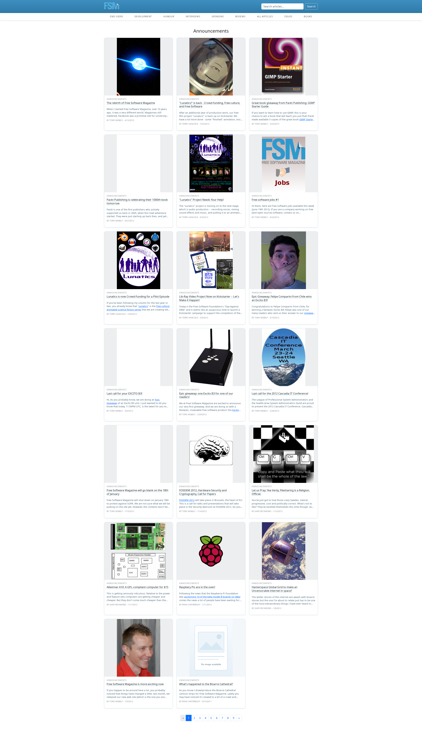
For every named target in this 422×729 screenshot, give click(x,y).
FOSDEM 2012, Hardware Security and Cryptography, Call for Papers (203, 492)
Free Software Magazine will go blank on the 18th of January (137, 492)
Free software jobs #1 (265, 200)
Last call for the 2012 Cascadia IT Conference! (280, 393)
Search (311, 6)
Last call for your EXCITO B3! (124, 393)
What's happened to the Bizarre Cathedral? (206, 684)
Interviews (193, 16)
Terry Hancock (190, 123)
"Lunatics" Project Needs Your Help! (201, 200)
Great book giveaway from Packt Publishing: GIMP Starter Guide (283, 104)
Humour (168, 16)
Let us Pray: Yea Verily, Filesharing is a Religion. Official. (281, 492)
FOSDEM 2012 (187, 500)
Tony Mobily (116, 120)
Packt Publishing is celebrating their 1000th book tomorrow (137, 201)
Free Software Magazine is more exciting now (135, 684)
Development (143, 16)
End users (116, 16)
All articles (265, 16)
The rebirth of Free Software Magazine (131, 103)
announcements (117, 99)
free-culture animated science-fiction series (138, 308)
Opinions (218, 16)
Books (308, 16)
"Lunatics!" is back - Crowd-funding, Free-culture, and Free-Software (209, 104)
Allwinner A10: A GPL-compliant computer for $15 (137, 587)
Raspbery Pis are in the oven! (197, 587)
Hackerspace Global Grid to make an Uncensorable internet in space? (274, 589)
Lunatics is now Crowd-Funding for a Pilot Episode (138, 296)
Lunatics (143, 306)
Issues (288, 16)
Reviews (240, 16)
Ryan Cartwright (191, 604)
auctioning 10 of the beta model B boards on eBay (212, 596)
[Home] (111, 6)
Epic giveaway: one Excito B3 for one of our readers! (206, 395)
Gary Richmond (263, 511)
